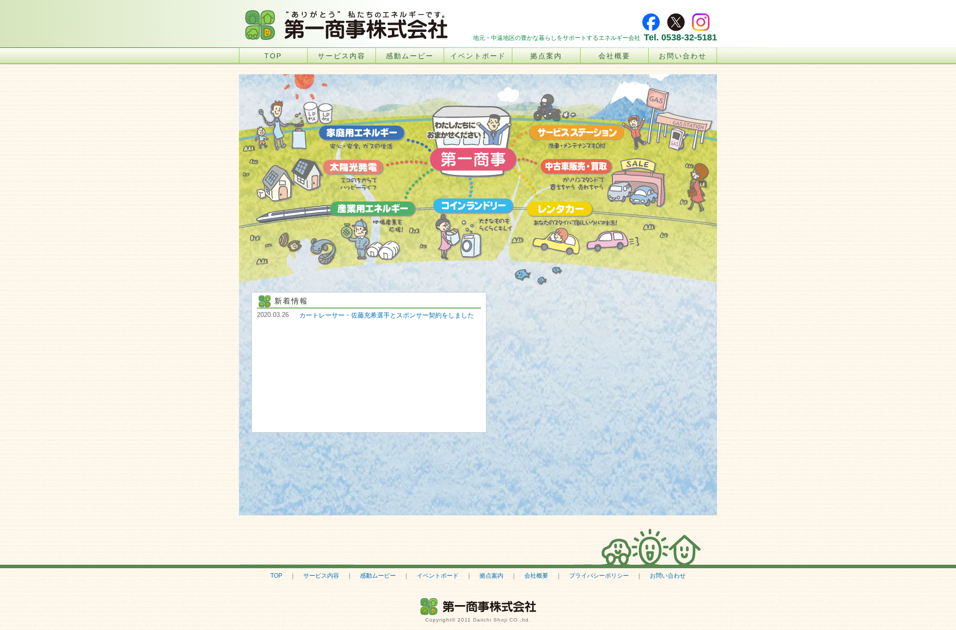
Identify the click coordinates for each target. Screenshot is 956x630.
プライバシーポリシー (599, 575)
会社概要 (614, 56)
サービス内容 (341, 56)
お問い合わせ (683, 56)
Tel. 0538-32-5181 (680, 37)
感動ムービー (410, 56)
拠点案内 (546, 56)
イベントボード (478, 56)
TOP (273, 56)
